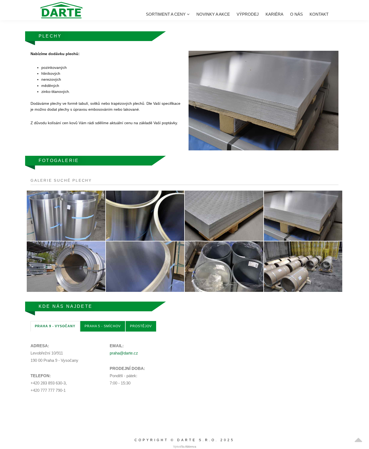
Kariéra (274, 14)
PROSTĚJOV (141, 326)
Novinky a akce (213, 14)
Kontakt (319, 14)
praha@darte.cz (124, 353)
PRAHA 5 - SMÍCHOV (103, 326)
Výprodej (248, 14)
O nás (296, 14)
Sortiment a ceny (166, 14)
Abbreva (190, 446)
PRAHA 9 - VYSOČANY (55, 326)
